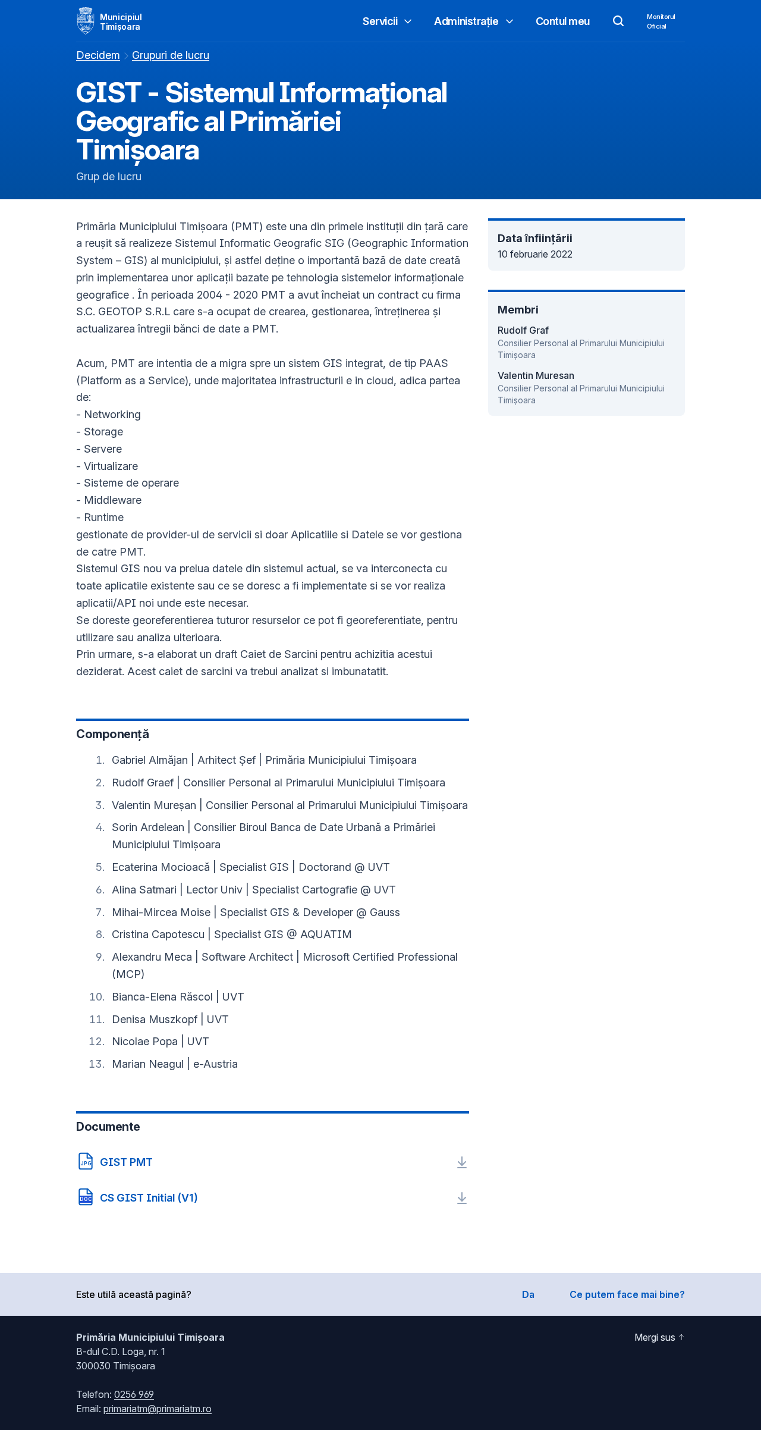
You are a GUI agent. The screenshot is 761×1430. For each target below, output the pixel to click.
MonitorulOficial (661, 21)
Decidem (98, 55)
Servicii (380, 21)
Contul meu (563, 21)
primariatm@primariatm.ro (157, 1409)
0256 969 (134, 1394)
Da (528, 1294)
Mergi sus (654, 1337)
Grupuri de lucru (170, 55)
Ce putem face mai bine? (627, 1294)
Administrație (466, 21)
